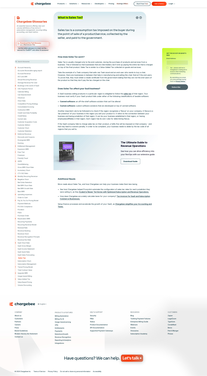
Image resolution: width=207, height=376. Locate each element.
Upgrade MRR (23, 273)
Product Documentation (99, 325)
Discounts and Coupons (26, 137)
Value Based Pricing (25, 282)
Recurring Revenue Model (27, 225)
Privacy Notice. (180, 81)
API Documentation (97, 328)
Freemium (21, 155)
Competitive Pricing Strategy (28, 104)
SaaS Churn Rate (24, 243)
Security (93, 316)
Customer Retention (25, 131)
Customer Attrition (24, 125)
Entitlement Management (26, 146)
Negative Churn (23, 179)
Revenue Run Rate (24, 240)
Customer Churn (23, 128)
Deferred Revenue (24, 134)
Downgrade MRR (24, 140)
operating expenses (25, 194)
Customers (19, 319)
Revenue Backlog (24, 231)
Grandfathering (23, 164)
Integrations (59, 343)
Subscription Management (27, 264)
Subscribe (176, 87)
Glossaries (134, 331)
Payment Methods (24, 203)
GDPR (20, 161)
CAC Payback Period (25, 89)
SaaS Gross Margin (24, 246)
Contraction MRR (24, 110)
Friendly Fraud (23, 158)
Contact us (19, 337)
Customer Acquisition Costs (27, 122)
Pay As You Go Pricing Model (28, 200)
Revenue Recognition (63, 337)
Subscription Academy (138, 334)
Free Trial (21, 152)
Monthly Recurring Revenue (28, 176)
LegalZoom (172, 319)
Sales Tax (22, 258)
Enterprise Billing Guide (139, 322)
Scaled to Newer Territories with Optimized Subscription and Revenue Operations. (114, 192)
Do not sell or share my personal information (75, 371)
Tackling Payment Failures (140, 319)
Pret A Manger (173, 331)
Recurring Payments (25, 222)
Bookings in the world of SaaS (28, 86)
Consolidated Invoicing (26, 107)
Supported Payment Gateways (101, 331)
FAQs (92, 319)
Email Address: (171, 58)
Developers (99, 4)
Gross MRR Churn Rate (26, 167)
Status (92, 322)
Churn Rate (22, 101)
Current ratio (22, 119)
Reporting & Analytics (63, 340)
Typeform (171, 322)
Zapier (170, 316)
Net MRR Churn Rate (25, 185)
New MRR (21, 191)
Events (133, 328)
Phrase (170, 334)
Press (17, 328)
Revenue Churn (23, 234)
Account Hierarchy (24, 67)
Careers (18, 325)
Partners (18, 322)
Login (171, 4)
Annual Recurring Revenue (27, 80)
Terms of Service (39, 371)
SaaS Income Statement (26, 249)
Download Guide (130, 161)
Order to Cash (23, 197)
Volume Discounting (25, 285)
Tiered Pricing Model (25, 267)
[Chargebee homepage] (41, 3)
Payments (58, 331)
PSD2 (20, 213)
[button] (42, 304)
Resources (86, 4)
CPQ (56, 325)
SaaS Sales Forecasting (26, 255)
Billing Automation (62, 316)
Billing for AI (59, 319)
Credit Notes (22, 116)
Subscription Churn (24, 261)
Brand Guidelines (21, 331)
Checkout (21, 98)
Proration (21, 210)
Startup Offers (122, 4)
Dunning (21, 143)
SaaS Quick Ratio (24, 252)
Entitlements (59, 328)
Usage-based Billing (25, 276)
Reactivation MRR (24, 219)
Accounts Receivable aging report (30, 70)
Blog (132, 316)
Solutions (73, 4)
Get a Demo (159, 4)
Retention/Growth (61, 334)
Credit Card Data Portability (27, 113)
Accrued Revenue (24, 73)
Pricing (111, 4)
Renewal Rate (22, 228)
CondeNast (172, 325)
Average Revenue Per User (27, 83)
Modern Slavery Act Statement (26, 334)
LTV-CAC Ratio (23, 173)
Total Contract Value (25, 270)
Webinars (134, 325)
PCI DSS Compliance (25, 206)
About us (18, 316)
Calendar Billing (23, 92)
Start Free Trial (142, 4)
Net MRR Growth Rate (25, 188)
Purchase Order (23, 216)
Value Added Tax (24, 279)
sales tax (127, 94)
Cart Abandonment (24, 95)
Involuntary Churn (24, 170)
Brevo (170, 328)
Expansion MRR (23, 149)
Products (61, 4)
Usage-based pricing (63, 322)
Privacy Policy (53, 371)
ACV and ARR (22, 77)
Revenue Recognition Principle (29, 237)
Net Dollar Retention (25, 182)
